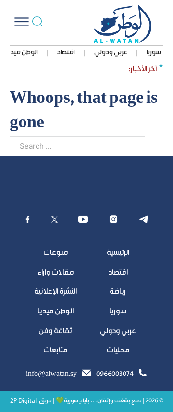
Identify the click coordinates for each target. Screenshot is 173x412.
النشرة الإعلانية (55, 292)
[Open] (21, 21)
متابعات (55, 351)
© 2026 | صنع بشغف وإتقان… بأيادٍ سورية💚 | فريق (101, 401)
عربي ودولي (110, 53)
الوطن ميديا (22, 53)
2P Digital (23, 401)
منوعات (55, 253)
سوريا (154, 53)
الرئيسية (118, 253)
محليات (118, 351)
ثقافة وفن (55, 331)
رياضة (118, 292)
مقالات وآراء (55, 273)
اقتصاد (66, 53)
